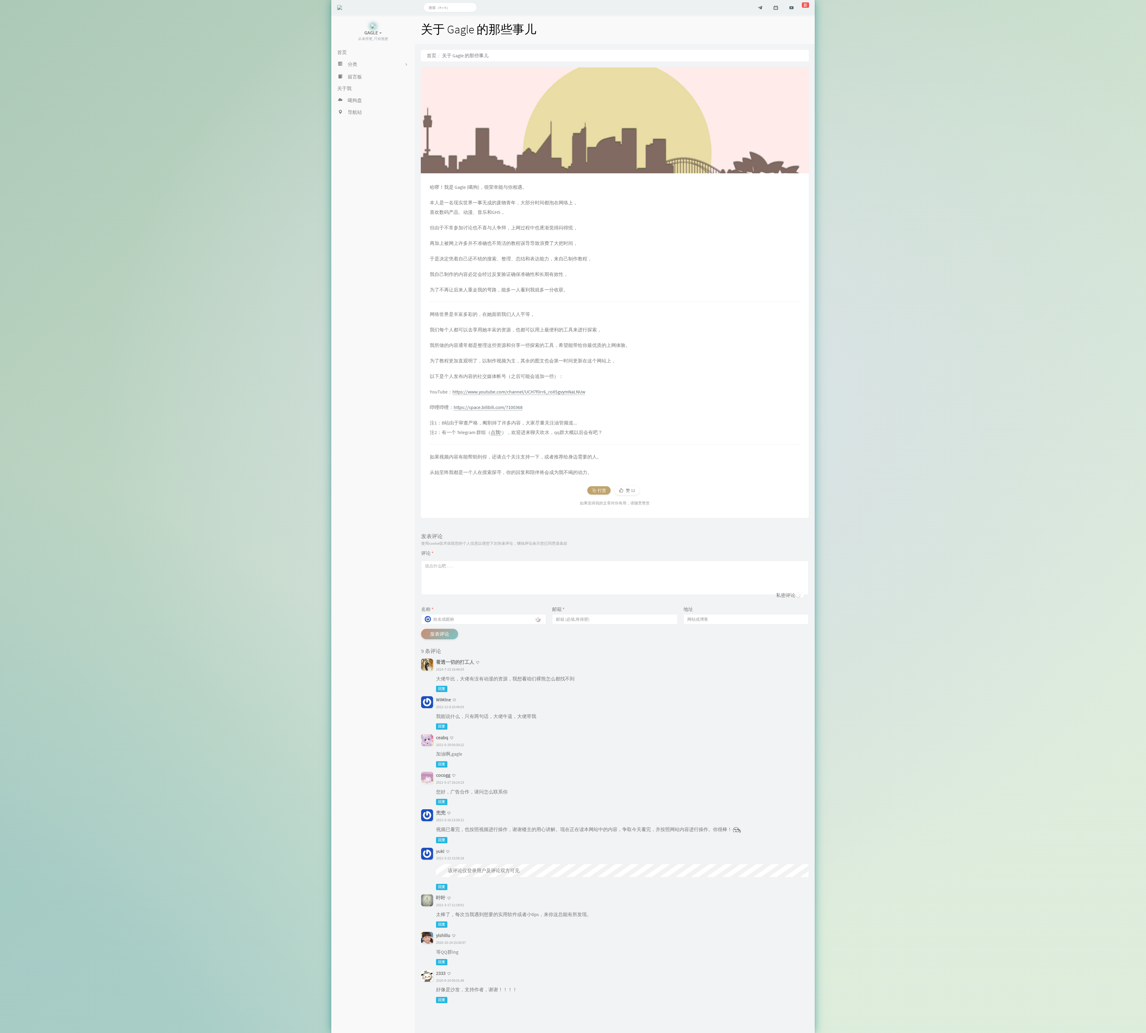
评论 (427, 553)
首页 (431, 55)
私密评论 (785, 595)
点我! (496, 432)
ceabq (442, 737)
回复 (441, 688)
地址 (688, 609)
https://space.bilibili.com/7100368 (488, 407)
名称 (427, 609)
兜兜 (441, 813)
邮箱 (558, 609)
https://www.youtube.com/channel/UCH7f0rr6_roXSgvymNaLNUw (518, 392)
